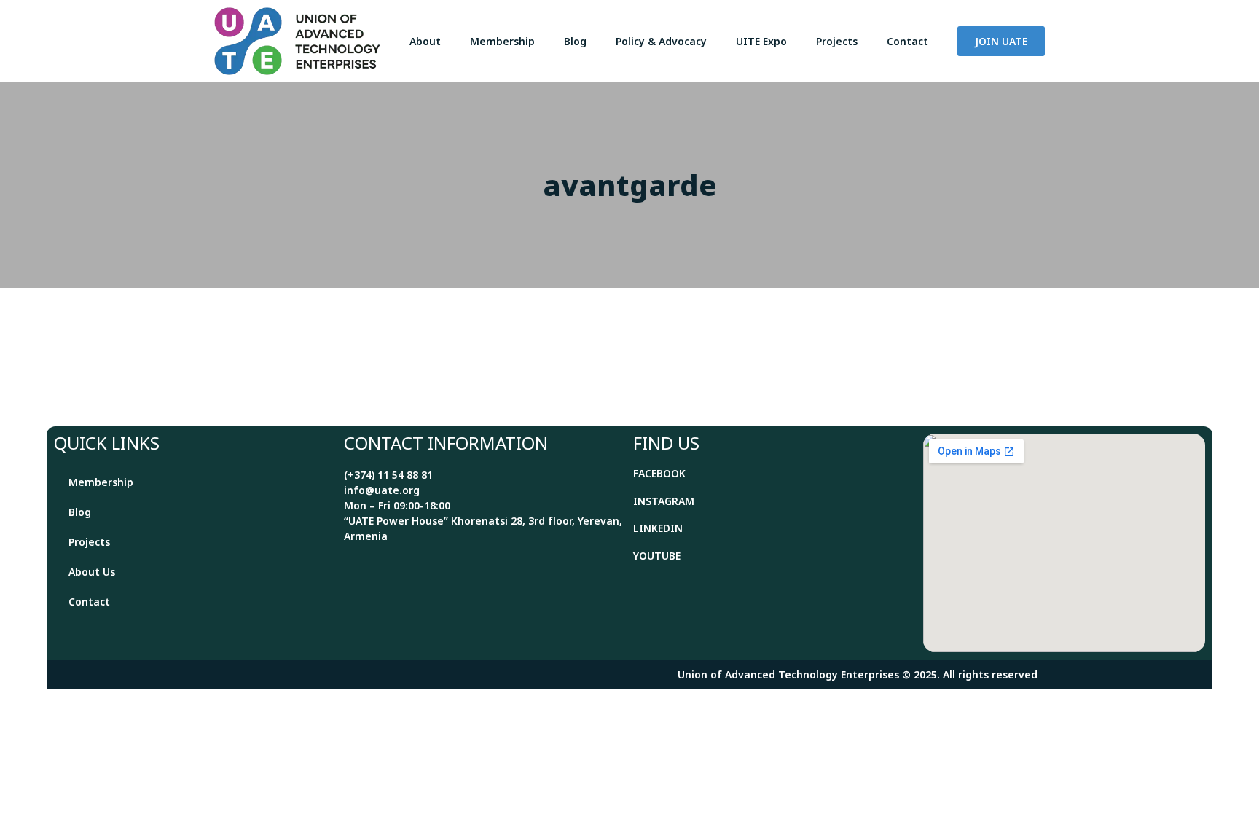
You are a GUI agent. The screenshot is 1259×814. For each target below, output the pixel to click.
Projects (837, 41)
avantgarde (630, 185)
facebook (659, 473)
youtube (657, 556)
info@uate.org (382, 490)
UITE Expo (761, 41)
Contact (907, 41)
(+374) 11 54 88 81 (388, 475)
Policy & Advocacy (661, 41)
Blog (575, 41)
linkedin (658, 528)
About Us (91, 572)
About (425, 41)
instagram (663, 501)
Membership (502, 41)
